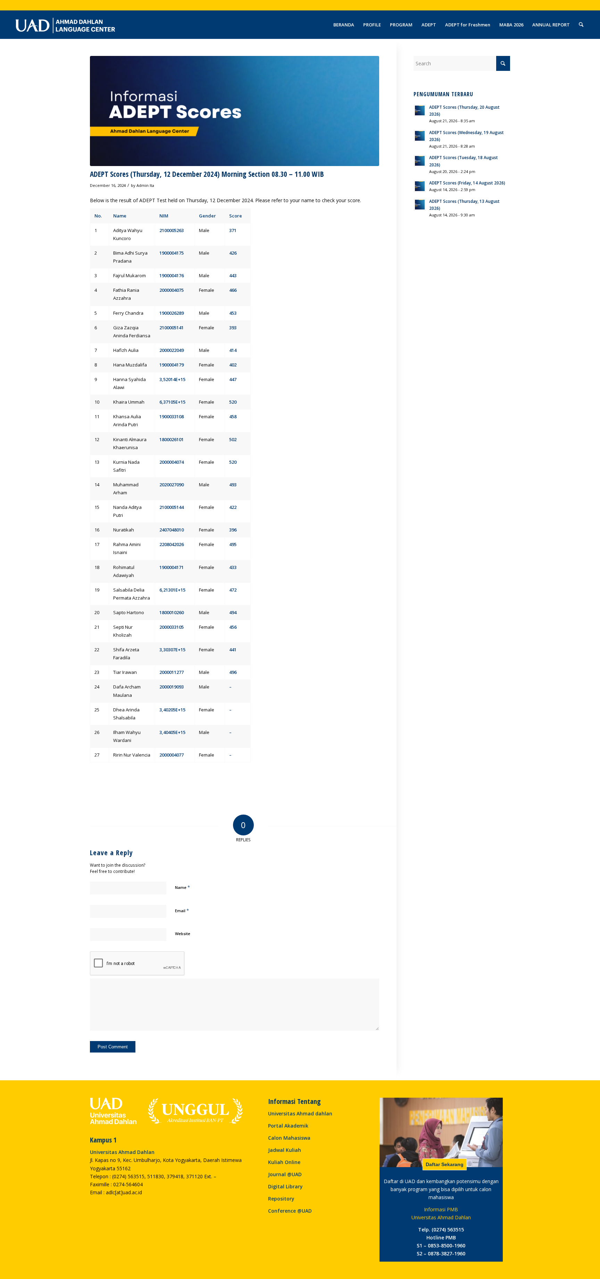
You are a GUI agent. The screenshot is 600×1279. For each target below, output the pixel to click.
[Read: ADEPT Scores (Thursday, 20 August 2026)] (420, 110)
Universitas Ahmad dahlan (300, 1113)
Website (182, 933)
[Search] (581, 25)
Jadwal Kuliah (284, 1150)
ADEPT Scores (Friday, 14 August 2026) (467, 182)
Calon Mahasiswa (289, 1137)
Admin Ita (145, 185)
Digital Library (285, 1186)
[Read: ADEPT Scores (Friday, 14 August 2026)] (420, 186)
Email (182, 910)
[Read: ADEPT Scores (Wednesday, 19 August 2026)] (420, 136)
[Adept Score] (234, 111)
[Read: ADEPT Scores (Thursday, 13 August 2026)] (420, 204)
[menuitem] (344, 25)
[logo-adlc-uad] (65, 25)
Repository (281, 1198)
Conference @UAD (290, 1210)
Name (182, 887)
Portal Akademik (288, 1125)
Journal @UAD (285, 1174)
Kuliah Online (284, 1162)
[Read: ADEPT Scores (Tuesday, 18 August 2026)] (420, 161)
